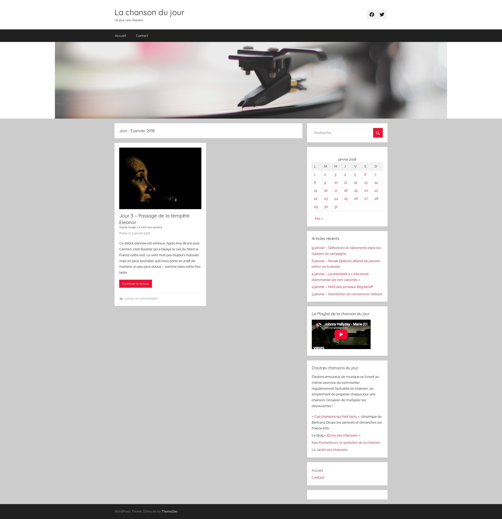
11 (345, 182)
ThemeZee (169, 511)
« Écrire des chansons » (342, 435)
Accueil (120, 36)
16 (325, 190)
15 (315, 190)
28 (376, 199)
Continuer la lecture (135, 284)
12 (355, 182)
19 (355, 190)
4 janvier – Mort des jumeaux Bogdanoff (342, 287)
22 (315, 199)
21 (376, 190)
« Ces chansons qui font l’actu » (336, 416)
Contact (142, 36)
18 (345, 190)
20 (366, 190)
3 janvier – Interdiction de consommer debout (347, 294)
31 (335, 207)
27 (366, 199)
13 (365, 182)
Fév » (319, 218)
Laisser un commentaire (141, 298)
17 (335, 190)
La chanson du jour (149, 12)
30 (326, 207)
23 (326, 199)
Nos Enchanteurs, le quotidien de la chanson (346, 443)
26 (356, 199)
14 (376, 182)
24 (336, 199)
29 (316, 207)
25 (346, 199)
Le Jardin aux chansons (329, 450)
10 (336, 182)
